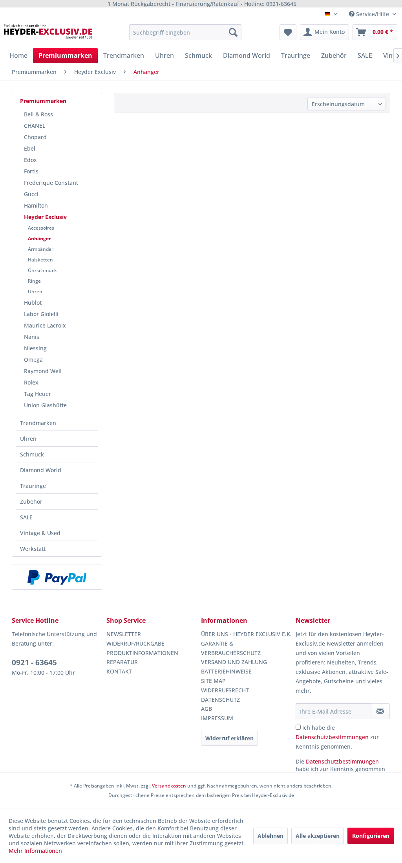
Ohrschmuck (42, 270)
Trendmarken (38, 423)
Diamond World (40, 470)
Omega (33, 359)
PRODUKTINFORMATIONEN (142, 653)
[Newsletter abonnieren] (380, 711)
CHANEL (34, 125)
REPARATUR (122, 662)
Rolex (31, 382)
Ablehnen (270, 835)
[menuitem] (185, 32)
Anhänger (39, 238)
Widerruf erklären (229, 738)
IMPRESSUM (217, 718)
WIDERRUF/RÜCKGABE (135, 643)
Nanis (31, 336)
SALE (26, 517)
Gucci (31, 194)
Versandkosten (169, 785)
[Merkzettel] (288, 32)
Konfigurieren (370, 835)
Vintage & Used (40, 533)
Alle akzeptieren (318, 835)
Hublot (33, 302)
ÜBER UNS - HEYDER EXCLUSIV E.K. (246, 634)
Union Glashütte (45, 405)
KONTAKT (119, 671)
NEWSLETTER (123, 634)
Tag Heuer (37, 393)
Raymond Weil (43, 371)
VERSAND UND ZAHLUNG (234, 662)
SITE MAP (213, 681)
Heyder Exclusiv (45, 217)
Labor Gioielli (41, 314)
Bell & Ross (38, 114)
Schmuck (32, 454)
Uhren (35, 291)
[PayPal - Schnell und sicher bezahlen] (57, 577)
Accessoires (41, 227)
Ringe (34, 281)
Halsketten (40, 259)
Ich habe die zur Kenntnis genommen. (337, 737)
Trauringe (33, 485)
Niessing (35, 348)
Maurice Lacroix (45, 325)
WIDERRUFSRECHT (225, 690)
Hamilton (36, 205)
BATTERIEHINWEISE (226, 671)
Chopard (35, 137)
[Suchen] (233, 32)
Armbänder (40, 249)
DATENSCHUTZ (220, 699)
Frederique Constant (51, 182)
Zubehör (31, 501)
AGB (206, 708)
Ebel (29, 148)
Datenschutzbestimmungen (332, 737)
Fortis (31, 171)
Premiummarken (43, 101)
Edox (30, 160)
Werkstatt (33, 548)
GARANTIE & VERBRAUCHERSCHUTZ (231, 648)
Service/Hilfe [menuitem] (372, 14)
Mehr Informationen (35, 850)
